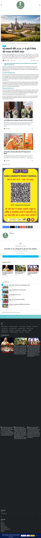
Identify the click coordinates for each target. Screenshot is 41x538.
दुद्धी (29, 330)
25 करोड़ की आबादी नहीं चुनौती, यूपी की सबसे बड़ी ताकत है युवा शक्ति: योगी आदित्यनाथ (33, 273)
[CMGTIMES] (20, 5)
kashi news (35, 326)
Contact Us (3, 525)
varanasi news (30, 328)
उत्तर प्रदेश (11, 330)
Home (4, 43)
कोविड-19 (24, 330)
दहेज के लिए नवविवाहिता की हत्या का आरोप (14, 294)
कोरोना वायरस (18, 330)
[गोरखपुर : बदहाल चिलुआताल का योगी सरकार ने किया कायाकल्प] (5, 291)
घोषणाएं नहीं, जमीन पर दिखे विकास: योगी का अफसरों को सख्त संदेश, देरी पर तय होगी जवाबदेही (7, 273)
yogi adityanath (4, 330)
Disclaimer (2, 523)
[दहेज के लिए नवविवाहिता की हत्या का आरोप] (5, 296)
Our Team (2, 531)
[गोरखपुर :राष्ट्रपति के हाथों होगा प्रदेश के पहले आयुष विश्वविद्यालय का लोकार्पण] (5, 287)
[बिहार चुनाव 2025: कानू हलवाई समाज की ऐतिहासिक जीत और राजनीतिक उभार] (5, 306)
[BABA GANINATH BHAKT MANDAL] (20, 195)
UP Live (7, 43)
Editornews (6, 60)
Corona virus (22, 326)
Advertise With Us (4, 526)
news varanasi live (21, 328)
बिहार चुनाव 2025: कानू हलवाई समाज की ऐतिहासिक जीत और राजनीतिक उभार (19, 304)
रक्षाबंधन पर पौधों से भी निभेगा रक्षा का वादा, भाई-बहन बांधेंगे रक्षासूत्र (20, 273)
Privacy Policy (3, 530)
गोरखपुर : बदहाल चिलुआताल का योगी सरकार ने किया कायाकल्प (17, 289)
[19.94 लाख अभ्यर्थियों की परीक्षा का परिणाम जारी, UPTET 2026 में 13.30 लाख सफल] (7, 431)
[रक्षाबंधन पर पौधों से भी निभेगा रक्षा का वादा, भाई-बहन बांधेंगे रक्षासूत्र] (20, 268)
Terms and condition (4, 527)
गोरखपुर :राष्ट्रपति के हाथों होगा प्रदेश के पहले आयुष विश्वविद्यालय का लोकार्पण (19, 285)
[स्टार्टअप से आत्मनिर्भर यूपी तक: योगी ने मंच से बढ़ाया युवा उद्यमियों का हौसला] (7, 349)
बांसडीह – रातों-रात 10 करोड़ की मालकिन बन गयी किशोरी (16, 299)
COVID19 (28, 326)
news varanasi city (12, 328)
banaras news (4, 326)
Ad (1, 516)
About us (2, 522)
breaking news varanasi (13, 326)
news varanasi (4, 328)
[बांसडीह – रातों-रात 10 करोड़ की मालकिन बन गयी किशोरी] (5, 301)
